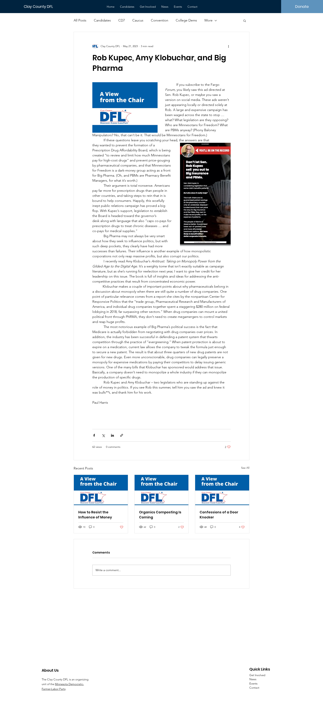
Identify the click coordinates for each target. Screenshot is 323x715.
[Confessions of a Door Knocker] (222, 490)
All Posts (80, 20)
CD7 (121, 20)
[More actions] (228, 46)
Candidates (102, 20)
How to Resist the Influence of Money (95, 515)
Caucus (137, 20)
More (208, 20)
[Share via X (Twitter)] (103, 435)
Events (253, 683)
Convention (159, 20)
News (252, 679)
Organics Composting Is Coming (160, 515)
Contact (254, 687)
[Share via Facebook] (94, 435)
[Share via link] (121, 435)
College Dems (186, 20)
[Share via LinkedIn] (112, 435)
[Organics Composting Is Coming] (162, 490)
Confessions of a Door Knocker (219, 515)
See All (245, 467)
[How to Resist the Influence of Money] (101, 490)
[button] (244, 20)
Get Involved (257, 675)
